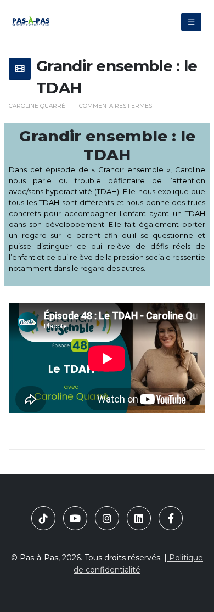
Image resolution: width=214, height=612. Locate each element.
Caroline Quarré (37, 106)
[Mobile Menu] (191, 22)
